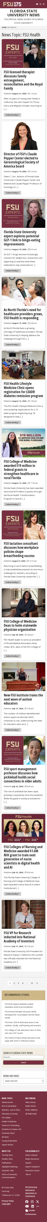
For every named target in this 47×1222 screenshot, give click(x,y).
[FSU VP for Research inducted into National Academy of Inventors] (23, 914)
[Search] (40, 4)
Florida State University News (23, 13)
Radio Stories (30, 1106)
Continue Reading (12, 114)
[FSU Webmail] (37, 4)
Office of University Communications (9, 1176)
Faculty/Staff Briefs (9, 1141)
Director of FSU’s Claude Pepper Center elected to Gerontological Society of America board (21, 160)
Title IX (28, 1174)
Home (4, 27)
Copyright (6, 1204)
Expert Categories (32, 1166)
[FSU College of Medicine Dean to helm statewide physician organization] (23, 602)
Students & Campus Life (11, 1129)
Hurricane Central (32, 1170)
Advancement (7, 1102)
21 (32, 983)
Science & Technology (11, 1125)
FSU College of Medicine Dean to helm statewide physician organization (20, 625)
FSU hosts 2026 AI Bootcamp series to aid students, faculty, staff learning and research (23, 1024)
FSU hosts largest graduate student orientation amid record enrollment (19, 1005)
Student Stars (7, 1159)
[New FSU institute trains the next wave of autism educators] (23, 676)
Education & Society (10, 1114)
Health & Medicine (9, 1121)
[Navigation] (43, 4)
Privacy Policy (8, 1201)
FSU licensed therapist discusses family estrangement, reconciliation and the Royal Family (23, 80)
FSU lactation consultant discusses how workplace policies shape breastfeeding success (21, 549)
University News (8, 1133)
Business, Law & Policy (11, 1110)
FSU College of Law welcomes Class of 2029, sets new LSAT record (23, 1031)
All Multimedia (31, 1114)
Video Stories (30, 1102)
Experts (28, 1163)
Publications (6, 1163)
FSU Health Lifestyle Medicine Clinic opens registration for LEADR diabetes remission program (23, 389)
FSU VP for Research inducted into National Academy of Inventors (19, 936)
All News (5, 1137)
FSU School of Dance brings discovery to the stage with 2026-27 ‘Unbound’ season (22, 1039)
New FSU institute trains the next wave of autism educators (23, 699)
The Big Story (7, 1155)
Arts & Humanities (9, 1106)
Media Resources (32, 1159)
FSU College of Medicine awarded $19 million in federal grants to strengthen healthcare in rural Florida (21, 469)
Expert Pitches (7, 1144)
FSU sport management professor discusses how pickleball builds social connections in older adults (22, 774)
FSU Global (6, 1117)
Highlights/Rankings (10, 1166)
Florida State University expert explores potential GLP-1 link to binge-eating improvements (22, 237)
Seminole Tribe (8, 1170)
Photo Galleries (31, 1110)
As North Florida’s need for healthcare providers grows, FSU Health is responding (23, 313)
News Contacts (31, 1155)
